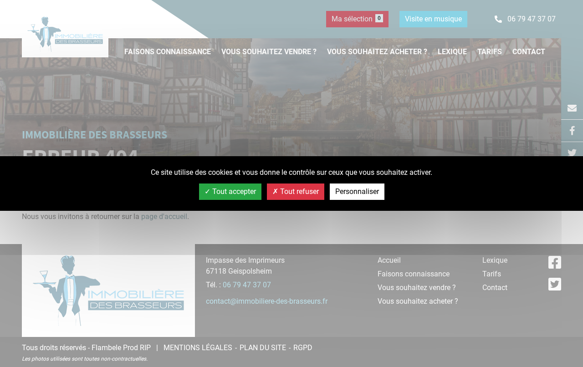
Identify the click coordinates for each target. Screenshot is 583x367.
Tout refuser (298, 191)
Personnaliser (357, 191)
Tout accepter (233, 191)
